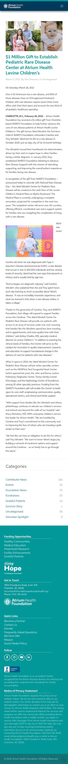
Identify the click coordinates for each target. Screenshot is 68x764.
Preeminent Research (16, 549)
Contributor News (16, 479)
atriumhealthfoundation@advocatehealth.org (26, 591)
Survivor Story (14, 506)
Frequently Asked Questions (20, 632)
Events (9, 485)
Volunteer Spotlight (17, 517)
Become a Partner (14, 621)
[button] (61, 6)
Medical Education (15, 545)
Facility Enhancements (17, 553)
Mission (8, 640)
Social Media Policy (15, 643)
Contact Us (10, 625)
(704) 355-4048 (19, 594)
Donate (8, 628)
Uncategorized (14, 511)
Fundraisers (12, 495)
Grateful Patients (15, 501)
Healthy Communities (17, 541)
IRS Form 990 (12, 636)
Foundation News (16, 490)
